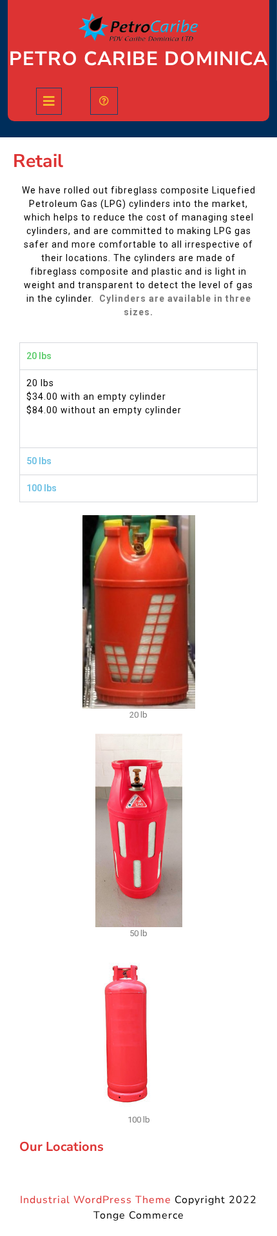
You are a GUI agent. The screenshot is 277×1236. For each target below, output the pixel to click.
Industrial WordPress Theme (95, 1200)
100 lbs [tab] (41, 488)
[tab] (49, 101)
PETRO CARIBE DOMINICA (138, 59)
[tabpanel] (138, 408)
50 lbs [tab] (39, 461)
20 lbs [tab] (39, 356)
